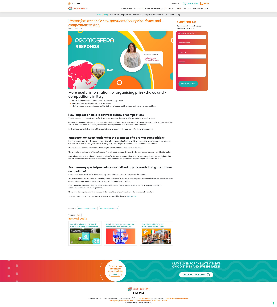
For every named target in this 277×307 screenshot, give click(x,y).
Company (182, 52)
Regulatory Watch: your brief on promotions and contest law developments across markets (120, 226)
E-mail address (184, 43)
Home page (175, 3)
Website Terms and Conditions (140, 300)
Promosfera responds (109, 208)
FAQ (206, 8)
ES (79, 3)
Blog (106, 14)
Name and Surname (186, 33)
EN (74, 3)
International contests (131, 8)
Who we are (198, 8)
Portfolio (187, 8)
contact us (131, 196)
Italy (78, 215)
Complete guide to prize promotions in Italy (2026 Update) (153, 226)
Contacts (115, 275)
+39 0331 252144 (144, 298)
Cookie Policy (124, 300)
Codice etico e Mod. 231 (159, 300)
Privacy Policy (114, 300)
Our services (173, 8)
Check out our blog (194, 274)
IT (72, 3)
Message (181, 62)
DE (81, 3)
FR (77, 3)
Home (99, 14)
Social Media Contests (154, 8)
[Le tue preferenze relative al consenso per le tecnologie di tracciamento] (273, 303)
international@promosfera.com (177, 298)
